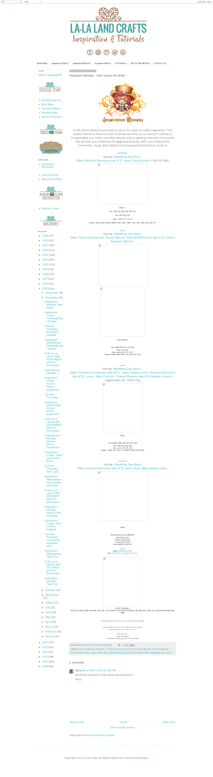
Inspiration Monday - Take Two (51, 581)
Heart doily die (99, 652)
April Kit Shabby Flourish (155, 376)
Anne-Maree (122, 461)
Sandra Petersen (51, 116)
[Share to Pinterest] (133, 645)
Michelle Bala (49, 112)
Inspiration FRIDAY (103, 63)
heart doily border (80, 652)
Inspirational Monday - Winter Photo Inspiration (52, 441)
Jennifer (122, 365)
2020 (45, 264)
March (49, 626)
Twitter (134, 627)
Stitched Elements (139, 652)
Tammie (122, 549)
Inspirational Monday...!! (52, 372)
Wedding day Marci (128, 157)
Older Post (168, 722)
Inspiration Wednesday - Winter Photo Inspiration (53, 408)
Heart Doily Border (137, 160)
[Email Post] (119, 645)
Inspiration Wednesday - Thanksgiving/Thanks (53, 344)
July (48, 607)
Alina (78, 670)
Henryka (122, 230)
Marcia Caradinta (51, 179)
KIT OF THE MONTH (140, 63)
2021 (45, 259)
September (52, 594)
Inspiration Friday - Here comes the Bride (53, 456)
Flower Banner (115, 237)
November (52, 297)
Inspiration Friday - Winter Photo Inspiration (51, 383)
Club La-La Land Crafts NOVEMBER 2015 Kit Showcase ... (53, 359)
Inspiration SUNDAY (60, 63)
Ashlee (122, 153)
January (50, 636)
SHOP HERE (42, 63)
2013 (45, 647)
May (48, 617)
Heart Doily (132, 468)
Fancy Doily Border (91, 237)
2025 (45, 240)
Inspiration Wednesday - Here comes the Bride (53, 481)
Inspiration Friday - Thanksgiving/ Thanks (53, 317)
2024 (45, 245)
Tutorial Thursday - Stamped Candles (51, 330)
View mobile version (122, 727)
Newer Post (77, 722)
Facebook (121, 627)
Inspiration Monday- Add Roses (53, 304)
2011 (45, 656)
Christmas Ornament (117, 649)
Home (123, 722)
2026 (45, 235)
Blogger (144, 757)
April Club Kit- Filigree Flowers (116, 376)
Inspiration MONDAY (82, 63)
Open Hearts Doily (135, 372)
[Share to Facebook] (131, 645)
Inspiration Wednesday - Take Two (53, 553)
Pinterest (132, 629)
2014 (45, 642)
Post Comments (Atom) (100, 735)
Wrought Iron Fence (130, 553)
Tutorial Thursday (51, 396)
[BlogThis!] (126, 645)
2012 (45, 651)
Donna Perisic (50, 174)
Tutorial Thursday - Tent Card (51, 468)
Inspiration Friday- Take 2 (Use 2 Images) (52, 525)
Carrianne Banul (51, 108)
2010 (45, 661)
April (48, 621)
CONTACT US (160, 63)
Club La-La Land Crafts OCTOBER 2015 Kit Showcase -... (53, 496)
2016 (45, 283)
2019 (45, 269)
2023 (45, 250)
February (51, 631)
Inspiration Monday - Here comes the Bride (52, 511)
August (50, 602)
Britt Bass (47, 104)
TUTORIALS (120, 63)
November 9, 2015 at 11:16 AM (99, 670)
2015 (45, 288)
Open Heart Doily (117, 652)
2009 (45, 666)
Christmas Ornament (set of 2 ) (99, 372)
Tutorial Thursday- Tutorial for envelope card (52, 540)
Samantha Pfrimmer (47, 166)
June (48, 612)
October (50, 590)
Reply (78, 679)
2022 (45, 254)
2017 (45, 278)
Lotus (90, 376)
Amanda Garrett (51, 100)
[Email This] (124, 645)
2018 (45, 274)
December (52, 292)
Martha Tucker (50, 208)
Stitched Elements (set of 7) (103, 160)
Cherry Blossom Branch (91, 649)
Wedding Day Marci (128, 234)
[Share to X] (129, 645)
